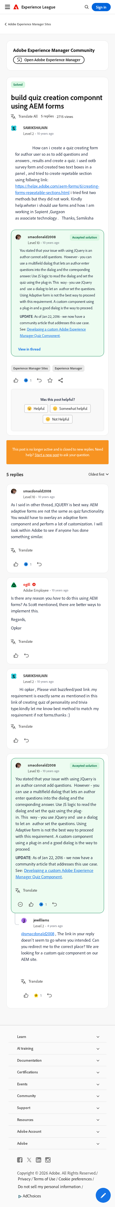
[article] (57, 528)
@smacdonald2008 (37, 933)
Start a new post (47, 454)
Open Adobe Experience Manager (52, 59)
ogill (26, 584)
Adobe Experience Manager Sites (29, 24)
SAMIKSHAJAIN (35, 127)
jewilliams (41, 920)
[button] (28, 116)
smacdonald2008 (42, 236)
